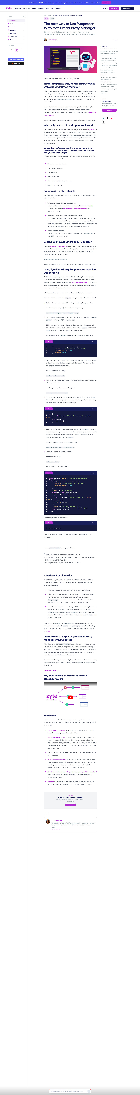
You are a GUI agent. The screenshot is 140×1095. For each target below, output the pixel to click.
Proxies (49, 15)
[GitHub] (103, 121)
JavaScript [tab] (49, 341)
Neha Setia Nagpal (52, 39)
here (91, 206)
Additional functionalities (106, 81)
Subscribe (109, 110)
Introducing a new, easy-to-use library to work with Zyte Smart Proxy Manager (109, 50)
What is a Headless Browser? (57, 759)
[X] (107, 118)
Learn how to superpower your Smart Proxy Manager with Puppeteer (109, 85)
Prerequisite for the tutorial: (107, 70)
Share (116, 39)
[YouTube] (111, 118)
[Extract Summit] (16, 63)
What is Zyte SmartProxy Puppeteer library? (108, 54)
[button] (92, 342)
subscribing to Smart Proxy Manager (75, 208)
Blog (45, 15)
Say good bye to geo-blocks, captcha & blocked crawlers (109, 90)
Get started (69, 805)
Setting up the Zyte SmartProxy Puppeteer (107, 73)
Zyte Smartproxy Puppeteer (57, 730)
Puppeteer (90, 129)
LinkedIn (53, 827)
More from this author (56, 829)
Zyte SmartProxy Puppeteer (59, 246)
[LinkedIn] (103, 118)
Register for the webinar (51, 670)
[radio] (11, 50)
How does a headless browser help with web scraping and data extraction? (72, 772)
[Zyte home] (9, 8)
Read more (103, 93)
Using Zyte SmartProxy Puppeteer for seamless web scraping (109, 78)
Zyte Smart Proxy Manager (56, 737)
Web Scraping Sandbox (79, 282)
